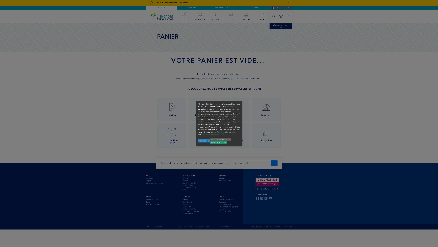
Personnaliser (203, 141)
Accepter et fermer (218, 142)
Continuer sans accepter (220, 139)
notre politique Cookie (215, 135)
